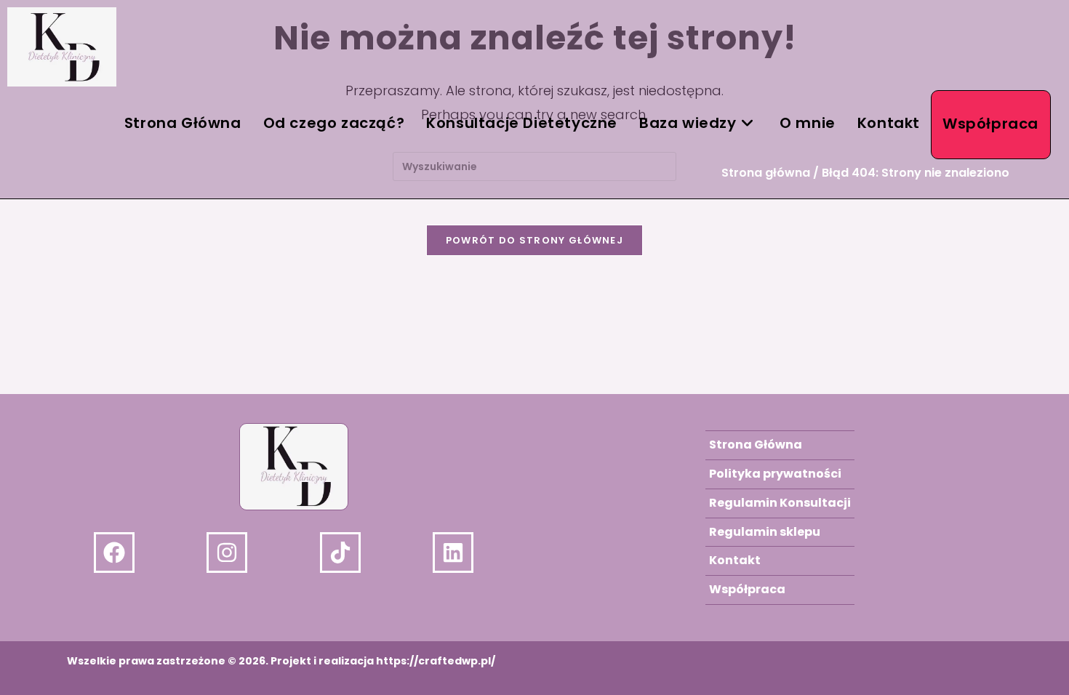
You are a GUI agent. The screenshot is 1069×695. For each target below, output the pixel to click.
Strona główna (765, 172)
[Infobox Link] (146, 552)
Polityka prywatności (775, 473)
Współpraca (747, 589)
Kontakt (735, 560)
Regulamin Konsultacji (780, 502)
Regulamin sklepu (764, 531)
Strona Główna (755, 444)
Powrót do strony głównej (534, 240)
